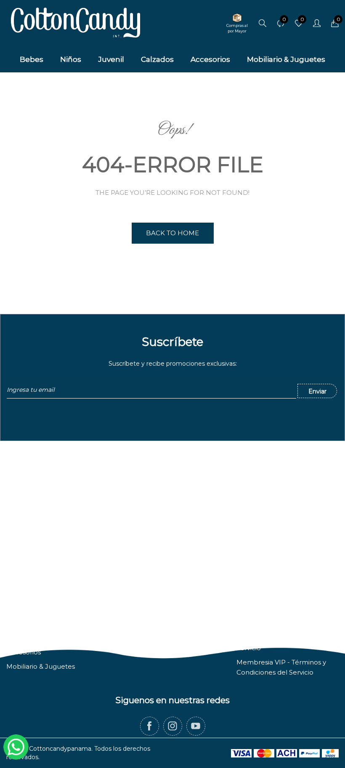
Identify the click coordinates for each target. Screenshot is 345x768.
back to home (172, 233)
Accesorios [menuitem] (210, 59)
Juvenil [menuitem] (111, 59)
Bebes (16, 595)
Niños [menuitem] (70, 59)
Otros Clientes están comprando (84, 733)
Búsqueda (137, 595)
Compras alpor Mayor (237, 28)
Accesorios (23, 652)
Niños (15, 609)
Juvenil (17, 623)
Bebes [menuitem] (31, 59)
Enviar (317, 391)
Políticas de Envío (264, 595)
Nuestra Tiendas (146, 609)
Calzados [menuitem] (157, 59)
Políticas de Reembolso (274, 623)
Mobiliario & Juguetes (40, 666)
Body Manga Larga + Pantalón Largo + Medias (93, 752)
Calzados (20, 638)
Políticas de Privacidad (272, 609)
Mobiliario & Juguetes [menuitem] (286, 59)
